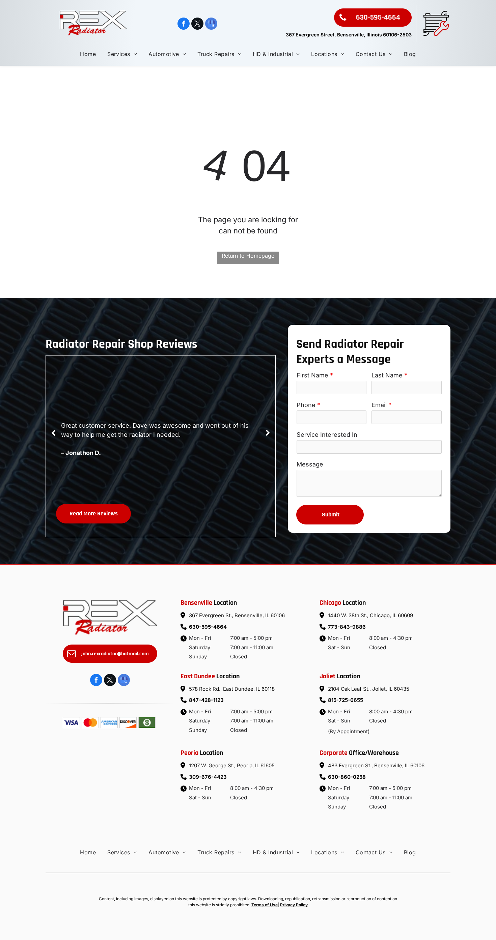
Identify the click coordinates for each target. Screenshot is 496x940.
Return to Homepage (248, 255)
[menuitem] (88, 54)
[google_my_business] (211, 24)
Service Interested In (327, 434)
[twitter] (197, 24)
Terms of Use (264, 904)
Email (379, 404)
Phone (306, 404)
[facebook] (183, 24)
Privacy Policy (294, 904)
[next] (267, 433)
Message (310, 464)
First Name (312, 375)
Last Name (387, 375)
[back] (53, 433)
